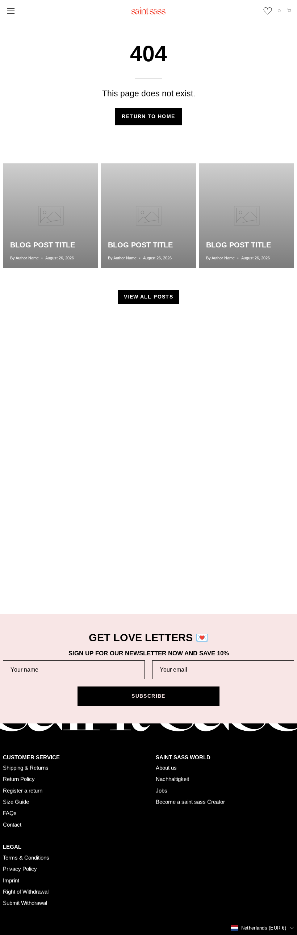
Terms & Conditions (26, 857)
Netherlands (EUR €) (263, 927)
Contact (12, 825)
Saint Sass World (183, 757)
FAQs (10, 813)
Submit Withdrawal (25, 903)
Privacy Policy (20, 869)
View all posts (148, 297)
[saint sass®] (148, 11)
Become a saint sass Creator (190, 802)
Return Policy (19, 779)
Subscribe (148, 696)
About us (166, 768)
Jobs (161, 791)
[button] (279, 11)
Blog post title (42, 245)
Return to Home (148, 116)
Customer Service (31, 757)
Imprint (11, 880)
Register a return (22, 791)
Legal (12, 847)
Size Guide (16, 802)
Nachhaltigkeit (172, 779)
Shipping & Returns (26, 768)
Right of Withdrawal (26, 891)
